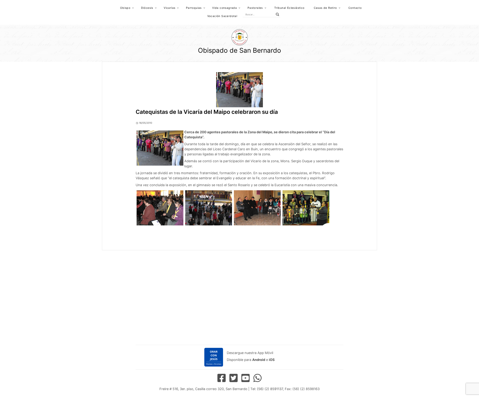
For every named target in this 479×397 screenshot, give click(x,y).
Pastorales (255, 7)
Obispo (125, 7)
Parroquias (194, 7)
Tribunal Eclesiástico (289, 7)
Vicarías (169, 7)
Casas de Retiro (325, 7)
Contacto (355, 7)
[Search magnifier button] (277, 14)
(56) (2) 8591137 (270, 389)
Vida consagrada (224, 7)
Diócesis (147, 7)
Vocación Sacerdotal (222, 16)
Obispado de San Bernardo (239, 50)
